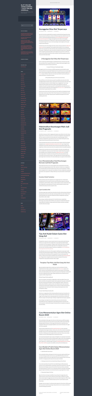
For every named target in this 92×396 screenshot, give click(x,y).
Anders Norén (66, 392)
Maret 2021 (23, 141)
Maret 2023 (23, 116)
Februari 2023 (23, 118)
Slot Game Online (23, 191)
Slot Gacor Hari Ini (61, 87)
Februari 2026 (23, 86)
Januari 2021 (23, 145)
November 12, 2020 (42, 238)
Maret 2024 (23, 92)
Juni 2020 (22, 157)
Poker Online (23, 177)
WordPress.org (23, 211)
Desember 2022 (23, 122)
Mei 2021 (22, 139)
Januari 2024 (23, 96)
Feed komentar (23, 209)
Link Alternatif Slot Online (25, 175)
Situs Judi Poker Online (24, 183)
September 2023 (23, 104)
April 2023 (22, 114)
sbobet (22, 181)
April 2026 (22, 82)
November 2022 (23, 124)
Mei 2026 (22, 80)
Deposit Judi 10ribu (24, 167)
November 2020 (23, 149)
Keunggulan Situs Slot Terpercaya (53, 29)
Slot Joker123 (23, 193)
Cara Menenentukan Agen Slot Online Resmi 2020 (54, 313)
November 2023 (23, 100)
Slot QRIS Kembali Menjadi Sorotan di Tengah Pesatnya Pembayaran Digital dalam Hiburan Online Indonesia (27, 34)
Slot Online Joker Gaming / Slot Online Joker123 (26, 7)
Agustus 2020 (23, 153)
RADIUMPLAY (23, 179)
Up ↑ (61, 393)
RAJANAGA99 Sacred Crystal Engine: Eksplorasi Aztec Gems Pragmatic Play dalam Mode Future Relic (27, 52)
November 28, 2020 (42, 31)
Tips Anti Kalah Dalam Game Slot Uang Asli (52, 235)
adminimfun (50, 31)
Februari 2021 (23, 143)
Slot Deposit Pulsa (24, 187)
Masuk (22, 205)
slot (21, 185)
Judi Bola (22, 171)
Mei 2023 (22, 112)
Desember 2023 (23, 98)
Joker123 (22, 169)
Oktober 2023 (23, 102)
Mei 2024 (22, 88)
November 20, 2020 (42, 131)
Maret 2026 (23, 84)
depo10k (22, 165)
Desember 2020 (23, 147)
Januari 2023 (23, 120)
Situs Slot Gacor (23, 66)
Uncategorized (23, 197)
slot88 (22, 195)
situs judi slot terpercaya (56, 328)
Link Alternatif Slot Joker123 (25, 173)
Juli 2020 (22, 155)
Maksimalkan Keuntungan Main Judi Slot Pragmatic (54, 127)
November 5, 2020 (42, 317)
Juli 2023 (22, 108)
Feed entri (22, 207)
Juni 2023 (22, 110)
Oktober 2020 (23, 151)
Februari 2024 (23, 94)
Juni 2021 (22, 137)
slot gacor (22, 189)
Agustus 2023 (23, 106)
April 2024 (22, 90)
